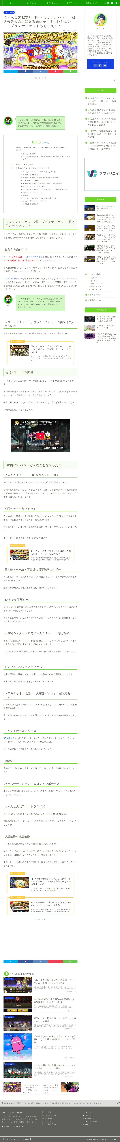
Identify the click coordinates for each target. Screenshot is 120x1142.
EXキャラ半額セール (31, 180)
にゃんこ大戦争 (32, 3)
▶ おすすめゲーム (49, 1124)
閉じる (46, 142)
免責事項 (86, 1124)
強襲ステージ (95, 286)
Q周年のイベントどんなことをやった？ (32, 168)
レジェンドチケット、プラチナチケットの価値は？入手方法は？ (46, 158)
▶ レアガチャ (47, 1118)
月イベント (94, 281)
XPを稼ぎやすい (11, 738)
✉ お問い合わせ (89, 1118)
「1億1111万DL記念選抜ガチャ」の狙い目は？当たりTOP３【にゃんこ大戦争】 (102, 134)
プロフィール (72, 3)
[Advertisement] (40, 96)
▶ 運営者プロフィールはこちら (13, 1127)
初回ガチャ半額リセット (32, 175)
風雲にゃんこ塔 (92, 3)
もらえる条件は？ (30, 154)
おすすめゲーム (94, 300)
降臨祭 (25, 195)
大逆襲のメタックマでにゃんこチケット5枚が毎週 (42, 183)
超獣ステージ (95, 289)
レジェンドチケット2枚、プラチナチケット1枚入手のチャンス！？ (41, 148)
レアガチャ (94, 278)
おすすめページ (94, 295)
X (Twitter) (87, 1115)
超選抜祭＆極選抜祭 (31, 204)
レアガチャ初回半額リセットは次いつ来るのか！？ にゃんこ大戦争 (102, 111)
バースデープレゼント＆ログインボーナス (39, 198)
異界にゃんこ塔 (96, 284)
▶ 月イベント (47, 1121)
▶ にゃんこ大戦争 (49, 1116)
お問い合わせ (52, 3)
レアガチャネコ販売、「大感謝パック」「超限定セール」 (45, 189)
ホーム (12, 3)
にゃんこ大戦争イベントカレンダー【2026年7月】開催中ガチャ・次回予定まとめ (102, 101)
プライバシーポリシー (91, 1121)
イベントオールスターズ (32, 192)
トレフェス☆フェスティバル (34, 186)
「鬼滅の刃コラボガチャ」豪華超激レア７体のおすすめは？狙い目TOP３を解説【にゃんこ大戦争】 (102, 146)
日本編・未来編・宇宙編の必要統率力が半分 (40, 178)
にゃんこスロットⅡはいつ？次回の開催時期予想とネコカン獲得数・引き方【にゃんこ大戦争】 (102, 122)
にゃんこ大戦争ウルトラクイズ (35, 201)
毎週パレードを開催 (24, 164)
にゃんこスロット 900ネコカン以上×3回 (39, 172)
